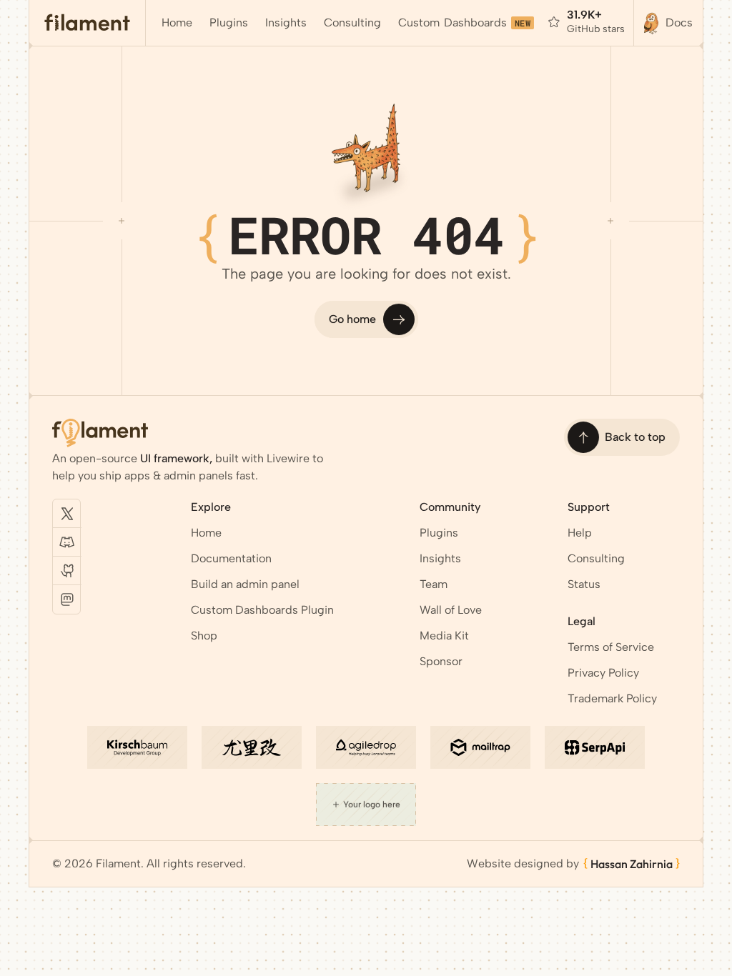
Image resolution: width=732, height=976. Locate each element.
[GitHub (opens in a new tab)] (67, 571)
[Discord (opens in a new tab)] (67, 542)
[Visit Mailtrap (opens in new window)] (480, 747)
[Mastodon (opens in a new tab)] (67, 599)
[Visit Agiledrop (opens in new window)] (366, 747)
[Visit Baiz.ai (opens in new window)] (252, 747)
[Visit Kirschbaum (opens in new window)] (137, 747)
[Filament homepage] (87, 23)
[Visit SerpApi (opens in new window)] (595, 747)
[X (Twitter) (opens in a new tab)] (67, 513)
